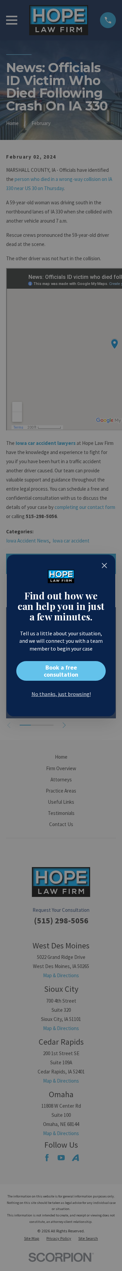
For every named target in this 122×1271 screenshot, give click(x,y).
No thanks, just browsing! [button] (61, 694)
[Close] (104, 565)
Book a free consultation (61, 671)
